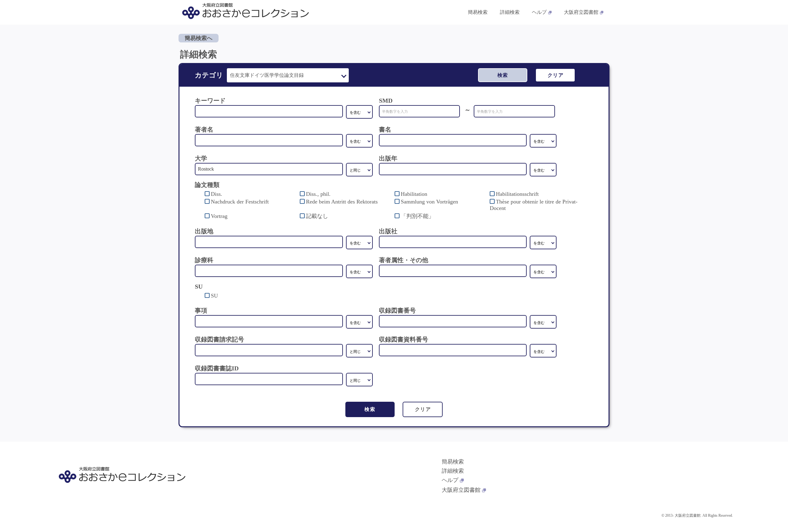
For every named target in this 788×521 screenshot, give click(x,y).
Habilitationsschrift (517, 194)
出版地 (204, 231)
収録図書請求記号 (219, 339)
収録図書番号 (397, 310)
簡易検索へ (198, 38)
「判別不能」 (417, 216)
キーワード (210, 100)
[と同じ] (359, 169)
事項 (201, 310)
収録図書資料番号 (403, 339)
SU (214, 296)
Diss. (216, 194)
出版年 (388, 158)
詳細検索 (510, 12)
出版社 (388, 231)
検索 (502, 75)
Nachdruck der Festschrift (240, 202)
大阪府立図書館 (581, 12)
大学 (201, 158)
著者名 (204, 129)
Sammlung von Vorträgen (429, 202)
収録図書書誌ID (217, 368)
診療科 (204, 260)
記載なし (317, 216)
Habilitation (414, 194)
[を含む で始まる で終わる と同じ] (359, 141)
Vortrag (219, 216)
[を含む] (359, 112)
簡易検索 (478, 12)
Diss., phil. (318, 194)
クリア (556, 75)
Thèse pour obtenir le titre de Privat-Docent (533, 205)
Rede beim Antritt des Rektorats (342, 202)
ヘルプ (539, 12)
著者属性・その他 (403, 260)
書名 (385, 129)
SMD (385, 100)
